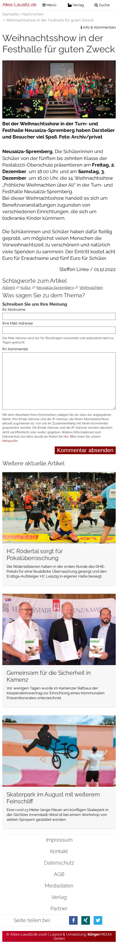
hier (66, 436)
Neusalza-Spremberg (55, 287)
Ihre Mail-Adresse (17, 323)
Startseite (10, 14)
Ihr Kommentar (15, 349)
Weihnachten (91, 287)
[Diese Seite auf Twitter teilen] (98, 920)
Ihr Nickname (13, 309)
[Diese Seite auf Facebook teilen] (73, 920)
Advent (8, 287)
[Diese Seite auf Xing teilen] (85, 920)
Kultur (25, 287)
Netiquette (10, 441)
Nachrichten (33, 14)
